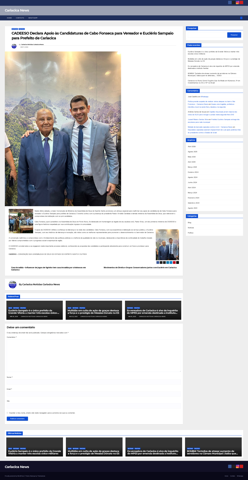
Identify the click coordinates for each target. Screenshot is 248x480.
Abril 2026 (192, 146)
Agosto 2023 (192, 208)
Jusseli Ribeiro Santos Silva (198, 119)
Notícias (14, 29)
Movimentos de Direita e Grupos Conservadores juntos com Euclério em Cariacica (140, 267)
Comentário (12, 337)
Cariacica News (17, 10)
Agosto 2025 (192, 152)
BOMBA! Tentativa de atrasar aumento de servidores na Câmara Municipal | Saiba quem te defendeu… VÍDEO (212, 453)
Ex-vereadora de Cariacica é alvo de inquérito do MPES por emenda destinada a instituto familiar (152, 313)
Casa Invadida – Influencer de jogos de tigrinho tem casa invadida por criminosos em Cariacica (48, 268)
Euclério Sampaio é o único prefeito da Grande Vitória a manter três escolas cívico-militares (32, 313)
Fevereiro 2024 (193, 198)
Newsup (32, 476)
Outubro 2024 (193, 172)
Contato (20, 18)
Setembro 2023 (193, 203)
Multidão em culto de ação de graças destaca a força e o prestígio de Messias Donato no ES (93, 311)
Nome (10, 377)
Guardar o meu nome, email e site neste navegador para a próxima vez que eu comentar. (42, 413)
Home (9, 18)
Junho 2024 (192, 182)
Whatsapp (32, 18)
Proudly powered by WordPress (14, 476)
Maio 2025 (192, 157)
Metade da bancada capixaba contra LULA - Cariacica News (210, 127)
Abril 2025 (192, 162)
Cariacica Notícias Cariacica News (32, 44)
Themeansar (41, 476)
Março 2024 (192, 193)
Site (8, 401)
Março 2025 (192, 167)
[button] (238, 18)
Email (9, 389)
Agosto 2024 (193, 177)
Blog (10, 308)
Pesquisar (192, 28)
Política (21, 29)
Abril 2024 (192, 187)
